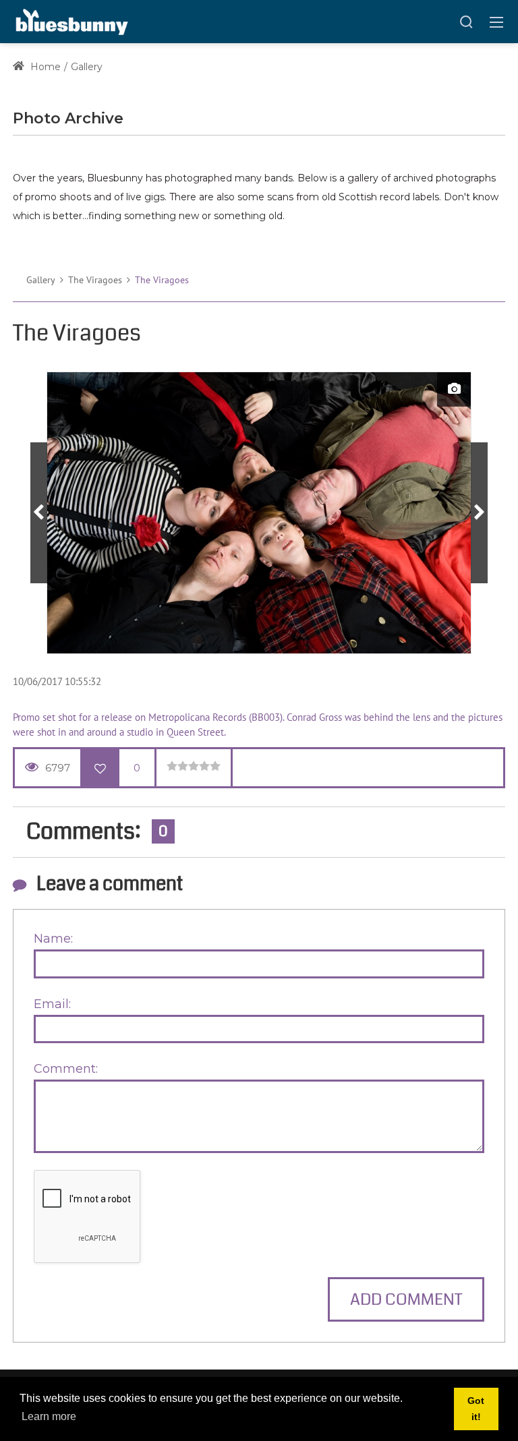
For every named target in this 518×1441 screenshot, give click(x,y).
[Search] (466, 21)
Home (44, 67)
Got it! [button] (475, 1408)
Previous (38, 512)
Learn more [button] (49, 1416)
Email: (52, 1004)
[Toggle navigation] (496, 21)
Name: (53, 939)
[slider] (194, 766)
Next (479, 512)
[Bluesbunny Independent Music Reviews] (70, 20)
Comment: (66, 1069)
